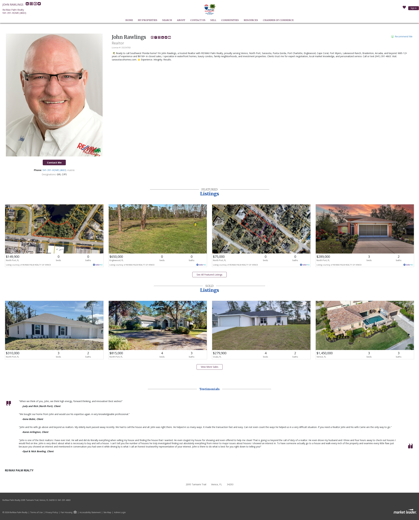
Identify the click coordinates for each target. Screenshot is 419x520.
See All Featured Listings (209, 274)
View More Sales (209, 366)
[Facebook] (35, 4)
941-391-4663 (64, 500)
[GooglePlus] (156, 37)
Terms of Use (36, 512)
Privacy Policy (52, 512)
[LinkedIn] (28, 4)
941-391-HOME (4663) (14, 12)
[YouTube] (169, 37)
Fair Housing (66, 512)
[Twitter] (39, 4)
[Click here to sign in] (404, 8)
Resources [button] (251, 20)
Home (129, 20)
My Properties (147, 20)
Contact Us (197, 20)
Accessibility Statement (90, 512)
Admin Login (120, 512)
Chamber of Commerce (278, 20)
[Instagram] (32, 4)
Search (167, 20)
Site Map (107, 512)
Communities (230, 20)
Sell (213, 20)
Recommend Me (403, 36)
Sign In (414, 8)
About (181, 20)
